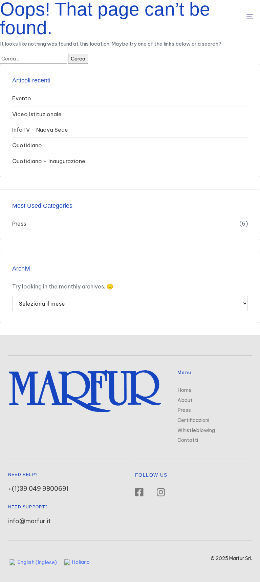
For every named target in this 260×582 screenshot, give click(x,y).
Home (184, 390)
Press (19, 223)
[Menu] (212, 17)
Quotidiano (27, 145)
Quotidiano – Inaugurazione (48, 161)
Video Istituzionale (37, 114)
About (185, 400)
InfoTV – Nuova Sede (40, 129)
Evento (21, 98)
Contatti (187, 440)
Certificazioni (193, 420)
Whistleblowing (196, 430)
